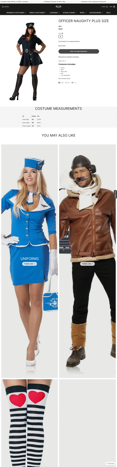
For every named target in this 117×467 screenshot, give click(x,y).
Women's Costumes (15, 13)
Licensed (54, 13)
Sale (108, 13)
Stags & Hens (69, 13)
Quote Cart (115, 194)
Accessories (95, 13)
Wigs (82, 13)
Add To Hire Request (78, 51)
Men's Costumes (37, 13)
